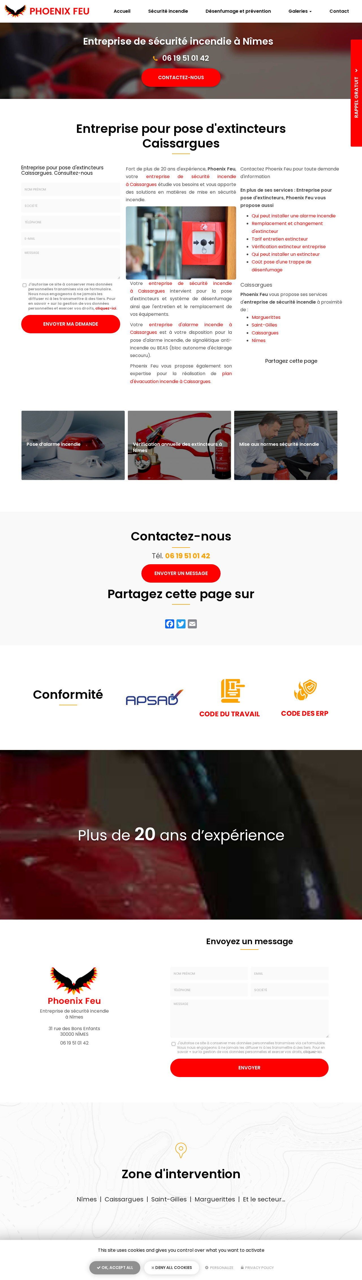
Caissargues (265, 333)
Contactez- (181, 77)
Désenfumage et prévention (238, 11)
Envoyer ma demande (70, 324)
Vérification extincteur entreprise (289, 246)
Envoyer (249, 1067)
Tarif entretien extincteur (280, 239)
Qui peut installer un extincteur (286, 254)
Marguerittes (266, 317)
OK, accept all (117, 1267)
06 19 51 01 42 (185, 58)
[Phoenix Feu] (46, 11)
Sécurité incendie (168, 11)
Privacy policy (259, 1267)
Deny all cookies (173, 1267)
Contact (339, 11)
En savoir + (73, 445)
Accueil (122, 11)
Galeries (298, 11)
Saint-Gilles (264, 325)
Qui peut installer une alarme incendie (294, 216)
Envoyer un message (181, 573)
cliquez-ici (105, 308)
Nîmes (259, 340)
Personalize (221, 1267)
